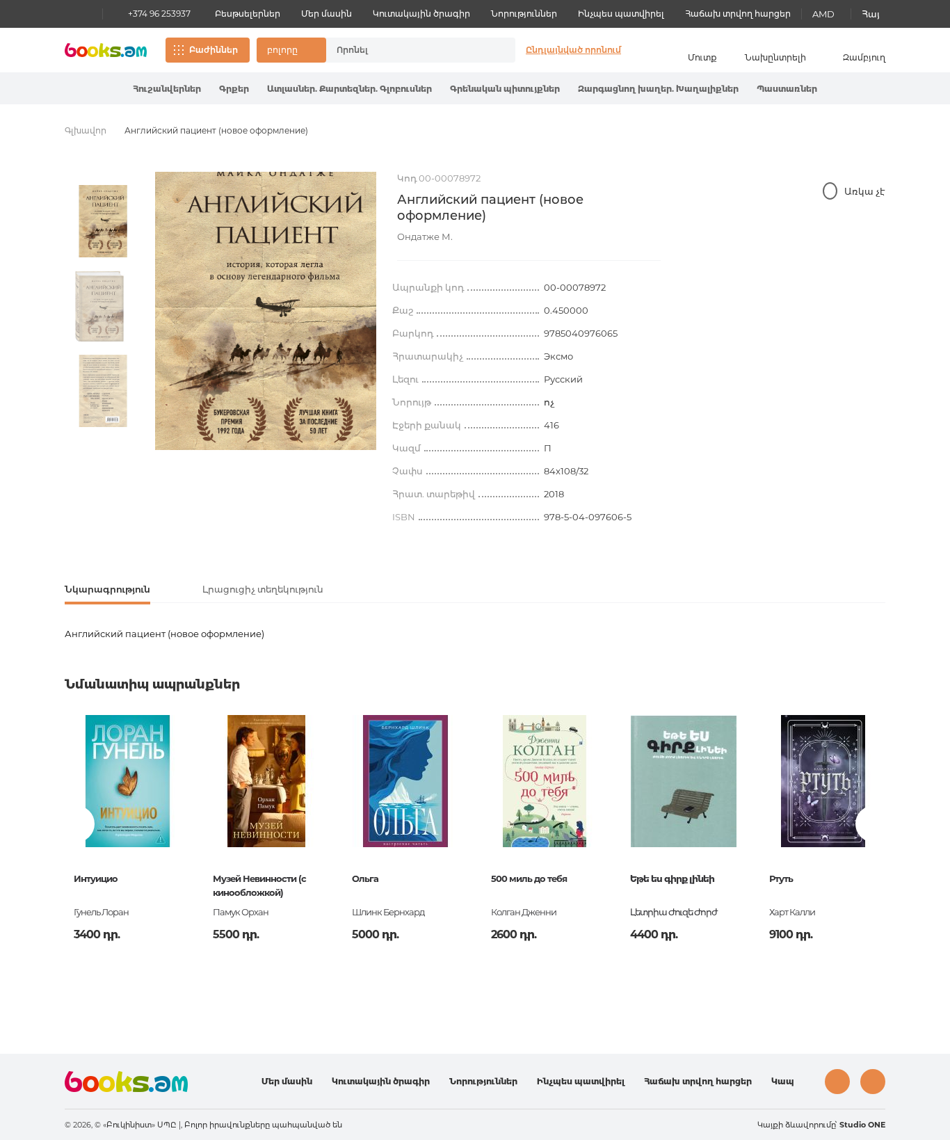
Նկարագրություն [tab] (107, 589)
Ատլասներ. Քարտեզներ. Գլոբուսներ (349, 88)
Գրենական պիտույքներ (505, 88)
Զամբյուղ (864, 57)
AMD (823, 13)
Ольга (365, 878)
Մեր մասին (326, 13)
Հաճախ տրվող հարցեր (738, 13)
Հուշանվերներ (167, 88)
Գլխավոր (85, 130)
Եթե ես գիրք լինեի (672, 878)
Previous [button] (76, 823)
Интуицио (96, 878)
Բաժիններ (213, 50)
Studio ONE (862, 1125)
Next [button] (103, 443)
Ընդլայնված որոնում (573, 50)
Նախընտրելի (775, 57)
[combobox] (406, 50)
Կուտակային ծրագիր (421, 13)
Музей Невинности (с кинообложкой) (259, 885)
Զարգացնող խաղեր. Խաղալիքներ (658, 88)
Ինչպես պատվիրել (621, 13)
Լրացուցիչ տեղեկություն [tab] (262, 589)
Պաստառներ (787, 88)
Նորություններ (524, 13)
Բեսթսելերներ (247, 13)
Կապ (782, 1081)
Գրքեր (234, 88)
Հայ (871, 13)
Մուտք (702, 57)
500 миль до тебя (529, 878)
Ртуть (781, 878)
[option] (103, 221)
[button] (291, 50)
